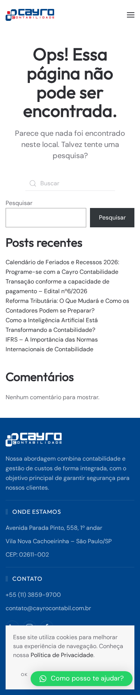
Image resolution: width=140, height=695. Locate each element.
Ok (24, 674)
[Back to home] (31, 15)
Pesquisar (19, 203)
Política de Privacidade (62, 655)
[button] (130, 15)
